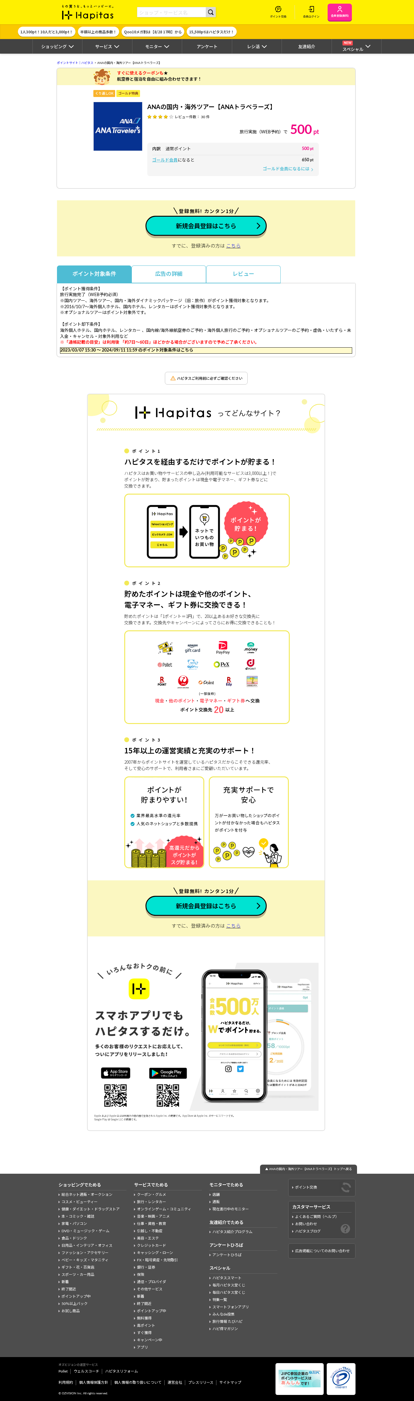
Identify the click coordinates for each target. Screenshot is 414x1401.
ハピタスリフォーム (121, 1371)
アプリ (142, 1347)
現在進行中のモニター (230, 1209)
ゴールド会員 (165, 160)
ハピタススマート (227, 1278)
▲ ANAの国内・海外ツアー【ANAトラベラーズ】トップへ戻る (308, 1169)
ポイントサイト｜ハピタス (75, 63)
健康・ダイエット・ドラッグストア (91, 1209)
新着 (65, 1282)
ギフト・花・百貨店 (78, 1267)
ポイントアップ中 (76, 1296)
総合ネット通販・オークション (87, 1194)
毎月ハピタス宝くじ (228, 1285)
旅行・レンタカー (151, 1202)
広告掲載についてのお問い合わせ (322, 1251)
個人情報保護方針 (93, 1382)
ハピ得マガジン (225, 1329)
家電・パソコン (74, 1224)
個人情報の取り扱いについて (138, 1382)
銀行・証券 (146, 1267)
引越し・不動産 (149, 1231)
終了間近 (69, 1289)
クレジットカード (151, 1245)
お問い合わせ (306, 1224)
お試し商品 (71, 1311)
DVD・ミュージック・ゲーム (85, 1231)
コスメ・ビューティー (80, 1202)
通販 (216, 1202)
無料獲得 (144, 1318)
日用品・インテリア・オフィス (87, 1245)
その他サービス (149, 1289)
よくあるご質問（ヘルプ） (317, 1217)
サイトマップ (230, 1382)
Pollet (63, 1371)
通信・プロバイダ (151, 1282)
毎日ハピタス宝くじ (228, 1292)
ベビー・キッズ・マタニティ (85, 1260)
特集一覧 (219, 1300)
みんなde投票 (223, 1314)
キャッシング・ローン (155, 1253)
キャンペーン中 (149, 1340)
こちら (233, 246)
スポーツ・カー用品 (78, 1274)
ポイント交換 (306, 1187)
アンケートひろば (227, 1255)
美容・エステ (148, 1238)
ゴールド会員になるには (288, 169)
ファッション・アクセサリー (85, 1253)
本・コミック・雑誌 (78, 1216)
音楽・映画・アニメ (153, 1216)
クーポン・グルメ (151, 1194)
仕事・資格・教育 (151, 1224)
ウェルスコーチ (86, 1371)
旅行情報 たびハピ (227, 1321)
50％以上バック (75, 1304)
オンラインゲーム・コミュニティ (164, 1209)
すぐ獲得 (144, 1333)
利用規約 (65, 1382)
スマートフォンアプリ (230, 1307)
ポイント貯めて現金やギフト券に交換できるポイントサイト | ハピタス (88, 12)
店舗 (216, 1194)
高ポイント (146, 1325)
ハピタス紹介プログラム (232, 1232)
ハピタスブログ (308, 1231)
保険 (140, 1274)
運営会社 (175, 1382)
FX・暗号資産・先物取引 (157, 1260)
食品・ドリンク (74, 1238)
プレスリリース (200, 1382)
